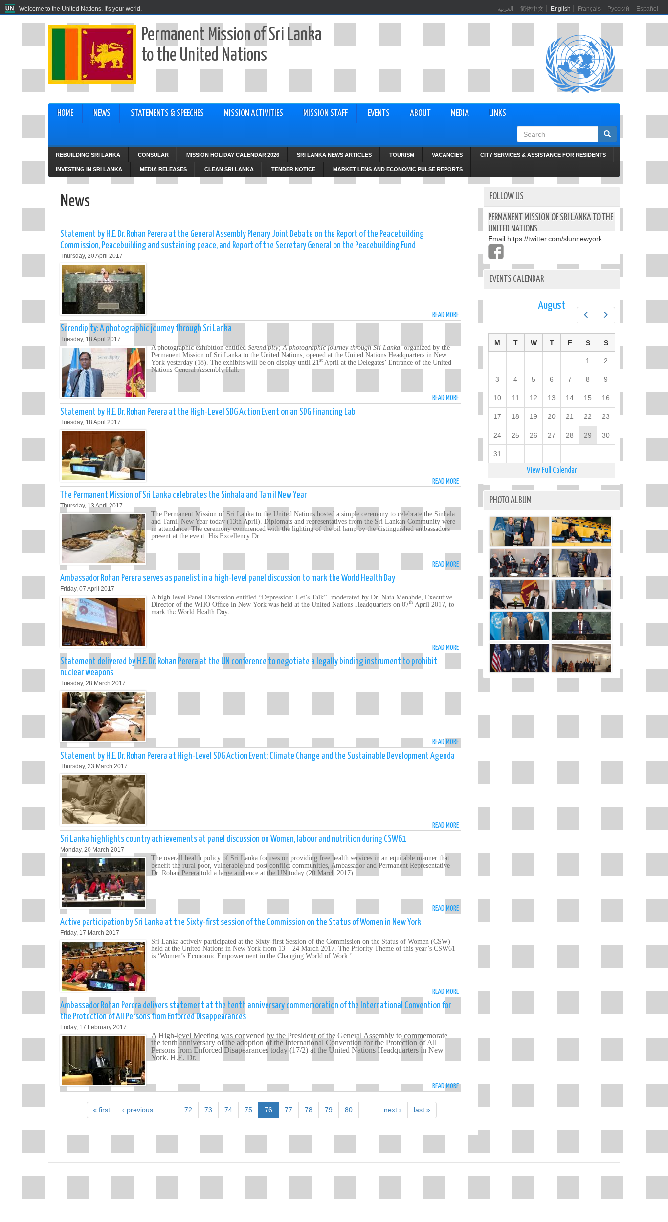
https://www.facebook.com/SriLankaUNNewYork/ (496, 251)
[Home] (11, 8)
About (420, 113)
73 (208, 1110)
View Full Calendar (552, 470)
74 (228, 1110)
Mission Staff (325, 113)
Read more (445, 315)
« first (101, 1110)
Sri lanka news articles (334, 155)
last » (422, 1110)
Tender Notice (293, 169)
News (102, 113)
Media (460, 113)
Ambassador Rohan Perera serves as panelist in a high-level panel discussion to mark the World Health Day (227, 578)
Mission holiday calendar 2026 (232, 155)
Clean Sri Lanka (229, 169)
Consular (153, 155)
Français (589, 8)
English (561, 8)
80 (349, 1110)
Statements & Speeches (167, 113)
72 (188, 1110)
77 (288, 1110)
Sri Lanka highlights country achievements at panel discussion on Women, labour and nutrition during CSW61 (233, 839)
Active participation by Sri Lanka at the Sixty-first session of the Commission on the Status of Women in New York (240, 922)
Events (379, 113)
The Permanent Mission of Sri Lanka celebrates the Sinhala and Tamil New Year (183, 495)
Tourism (401, 155)
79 (329, 1110)
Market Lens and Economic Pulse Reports (398, 169)
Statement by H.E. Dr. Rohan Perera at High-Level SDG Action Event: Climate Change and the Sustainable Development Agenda (257, 756)
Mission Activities (253, 113)
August (551, 305)
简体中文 (532, 8)
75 (248, 1110)
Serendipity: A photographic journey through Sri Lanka (146, 328)
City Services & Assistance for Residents (543, 155)
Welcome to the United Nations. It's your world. (80, 8)
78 (308, 1110)
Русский (618, 8)
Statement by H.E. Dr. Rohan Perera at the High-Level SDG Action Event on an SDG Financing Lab (208, 411)
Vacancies (447, 155)
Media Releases (163, 169)
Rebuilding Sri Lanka (88, 155)
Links (497, 113)
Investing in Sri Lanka (89, 169)
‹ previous (137, 1110)
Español (647, 8)
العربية (505, 8)
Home (65, 113)
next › (392, 1110)
